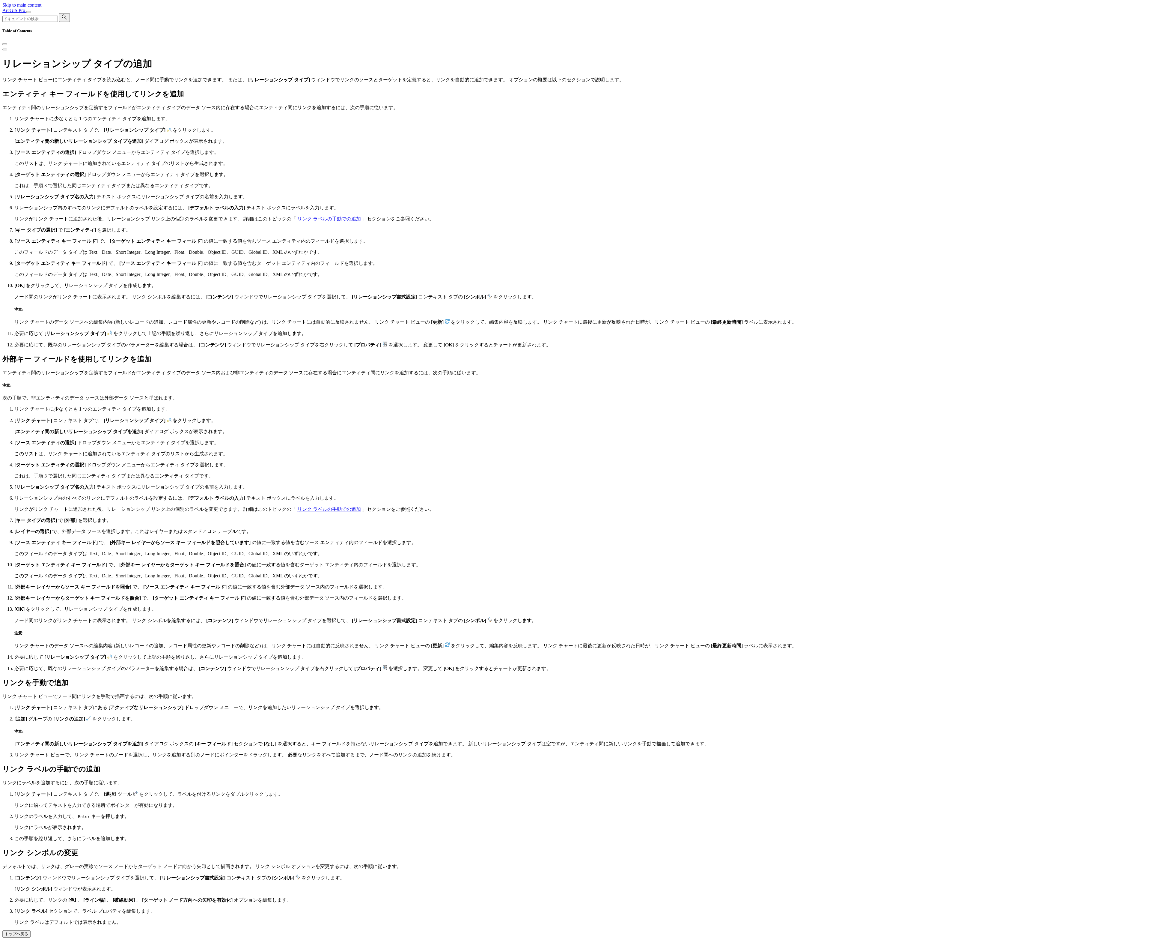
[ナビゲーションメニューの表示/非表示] (28, 12)
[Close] (4, 44)
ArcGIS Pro (14, 10)
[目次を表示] (4, 49)
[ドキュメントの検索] (64, 17)
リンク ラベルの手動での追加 (329, 218)
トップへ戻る (16, 934)
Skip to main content (21, 4)
